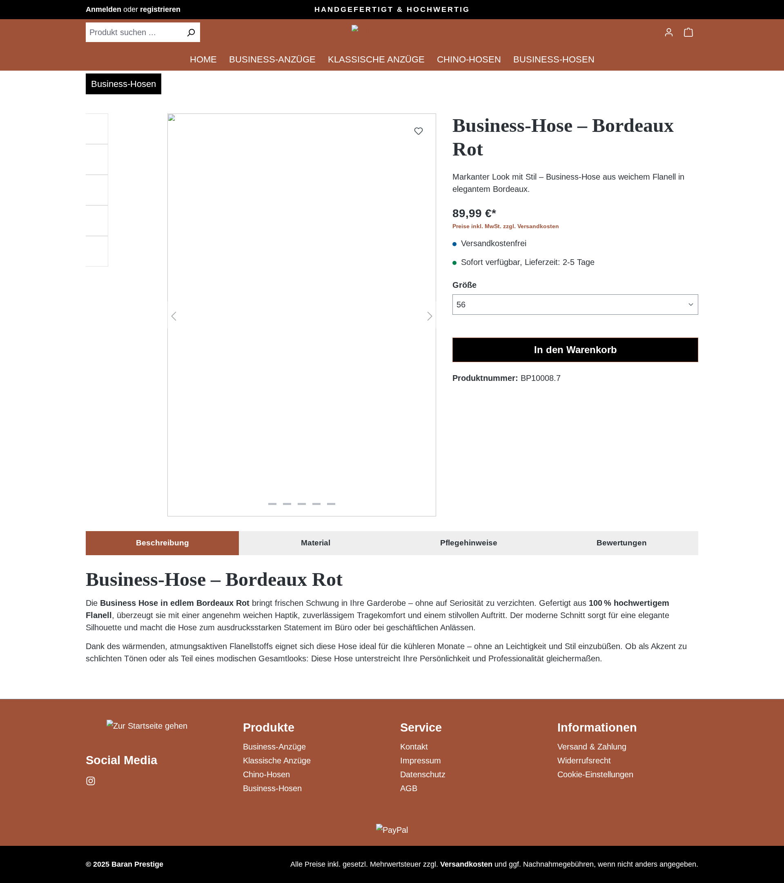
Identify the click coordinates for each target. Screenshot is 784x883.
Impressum (420, 760)
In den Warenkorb (575, 349)
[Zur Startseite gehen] (392, 30)
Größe (464, 284)
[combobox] (134, 32)
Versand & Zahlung (591, 746)
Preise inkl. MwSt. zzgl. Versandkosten (505, 226)
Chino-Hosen (266, 774)
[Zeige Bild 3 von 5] (302, 504)
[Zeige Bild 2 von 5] (287, 504)
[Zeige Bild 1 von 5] (272, 504)
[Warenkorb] (688, 32)
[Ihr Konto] (669, 32)
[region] (261, 318)
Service (421, 727)
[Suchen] (190, 32)
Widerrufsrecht (584, 760)
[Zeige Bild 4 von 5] (316, 504)
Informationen (597, 727)
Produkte (268, 727)
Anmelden (104, 9)
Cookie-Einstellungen (595, 774)
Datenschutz (422, 774)
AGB (408, 788)
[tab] (162, 543)
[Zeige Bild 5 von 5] (331, 504)
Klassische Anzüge (277, 760)
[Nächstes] (430, 315)
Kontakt (414, 746)
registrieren (160, 9)
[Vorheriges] (173, 315)
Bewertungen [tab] (622, 542)
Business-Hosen (272, 788)
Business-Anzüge (274, 746)
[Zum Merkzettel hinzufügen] (418, 131)
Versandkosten (466, 864)
